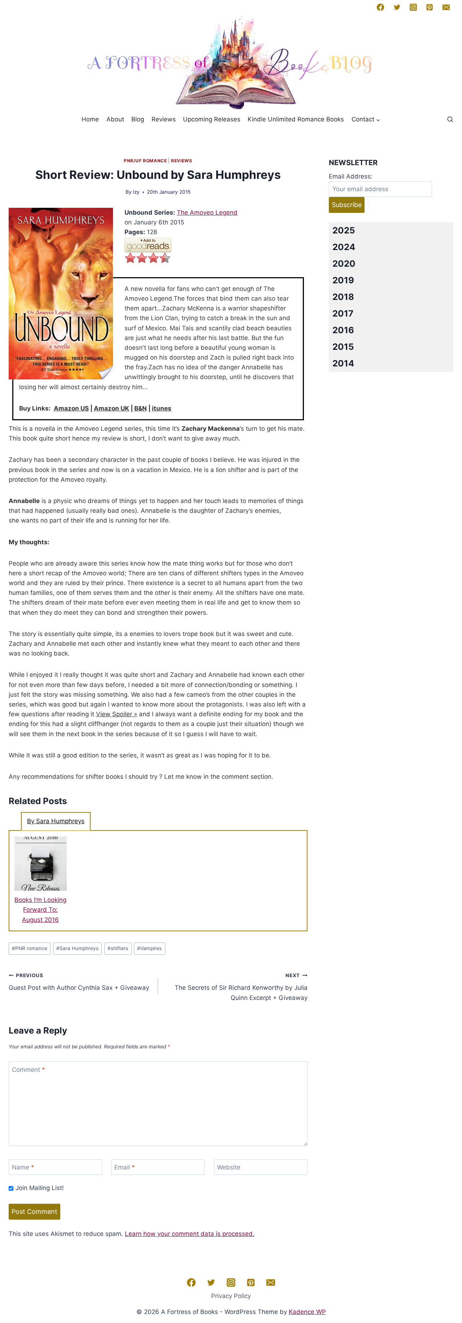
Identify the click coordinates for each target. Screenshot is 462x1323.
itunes (161, 408)
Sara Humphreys (77, 948)
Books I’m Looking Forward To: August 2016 (40, 909)
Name (23, 1167)
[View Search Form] (450, 119)
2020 (344, 263)
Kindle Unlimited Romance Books (296, 119)
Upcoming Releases (211, 119)
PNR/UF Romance (145, 160)
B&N (140, 408)
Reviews (164, 119)
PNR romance (29, 948)
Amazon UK (111, 408)
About (115, 119)
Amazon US (71, 408)
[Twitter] (397, 7)
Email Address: (350, 176)
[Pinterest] (429, 7)
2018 (343, 297)
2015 (343, 347)
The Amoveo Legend (207, 212)
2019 (343, 280)
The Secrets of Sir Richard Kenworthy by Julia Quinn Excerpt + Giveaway (241, 986)
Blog (137, 119)
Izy (136, 192)
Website (228, 1167)
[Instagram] (413, 7)
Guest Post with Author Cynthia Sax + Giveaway (79, 982)
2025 (343, 230)
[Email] (446, 7)
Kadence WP (307, 1311)
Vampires (149, 948)
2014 (343, 363)
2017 (342, 313)
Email (124, 1167)
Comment (28, 1069)
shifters (118, 948)
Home (90, 119)
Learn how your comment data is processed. (189, 1233)
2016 (343, 330)
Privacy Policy (231, 1296)
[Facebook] (380, 7)
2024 (343, 247)
